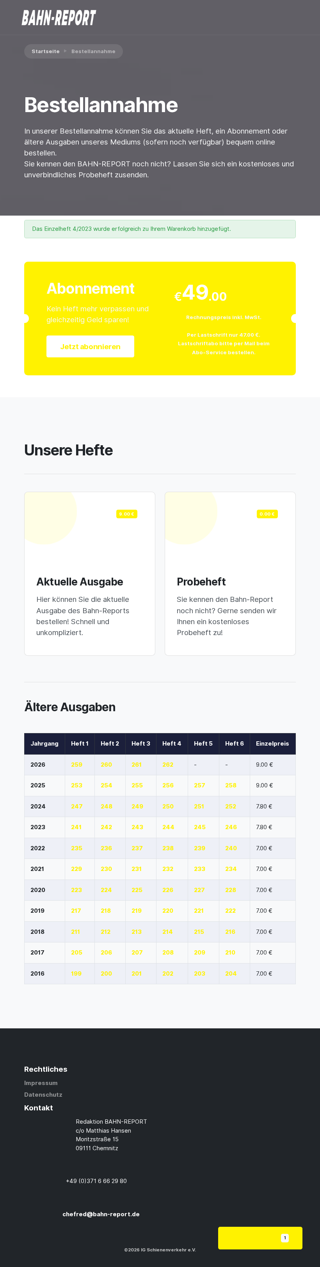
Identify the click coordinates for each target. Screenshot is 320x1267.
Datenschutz (43, 1094)
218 (106, 910)
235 (76, 848)
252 (230, 806)
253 (76, 785)
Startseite (46, 51)
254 (106, 785)
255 (137, 785)
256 (168, 785)
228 (230, 890)
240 (231, 848)
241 (76, 827)
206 (106, 952)
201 (137, 973)
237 (137, 848)
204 (231, 973)
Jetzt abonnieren (90, 346)
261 (137, 764)
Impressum (41, 1083)
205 (76, 952)
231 (137, 869)
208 (168, 952)
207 (137, 952)
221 (199, 910)
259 (76, 764)
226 (167, 890)
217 (76, 910)
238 (168, 848)
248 (106, 806)
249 (137, 806)
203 (199, 973)
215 (199, 931)
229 (76, 869)
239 (199, 848)
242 (106, 827)
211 (75, 931)
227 (199, 890)
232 (167, 869)
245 (200, 827)
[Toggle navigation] (263, 17)
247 (77, 806)
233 (199, 869)
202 (167, 973)
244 (168, 827)
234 (231, 869)
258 (230, 785)
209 (199, 952)
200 (106, 973)
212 (105, 931)
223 (76, 890)
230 (106, 869)
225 (137, 890)
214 (167, 931)
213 (137, 931)
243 (137, 827)
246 (231, 827)
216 (230, 931)
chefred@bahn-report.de (101, 1214)
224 (106, 890)
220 (167, 910)
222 (230, 910)
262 (167, 764)
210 (230, 952)
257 (199, 785)
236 (106, 848)
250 (168, 806)
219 (137, 910)
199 (76, 973)
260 (106, 764)
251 (199, 806)
